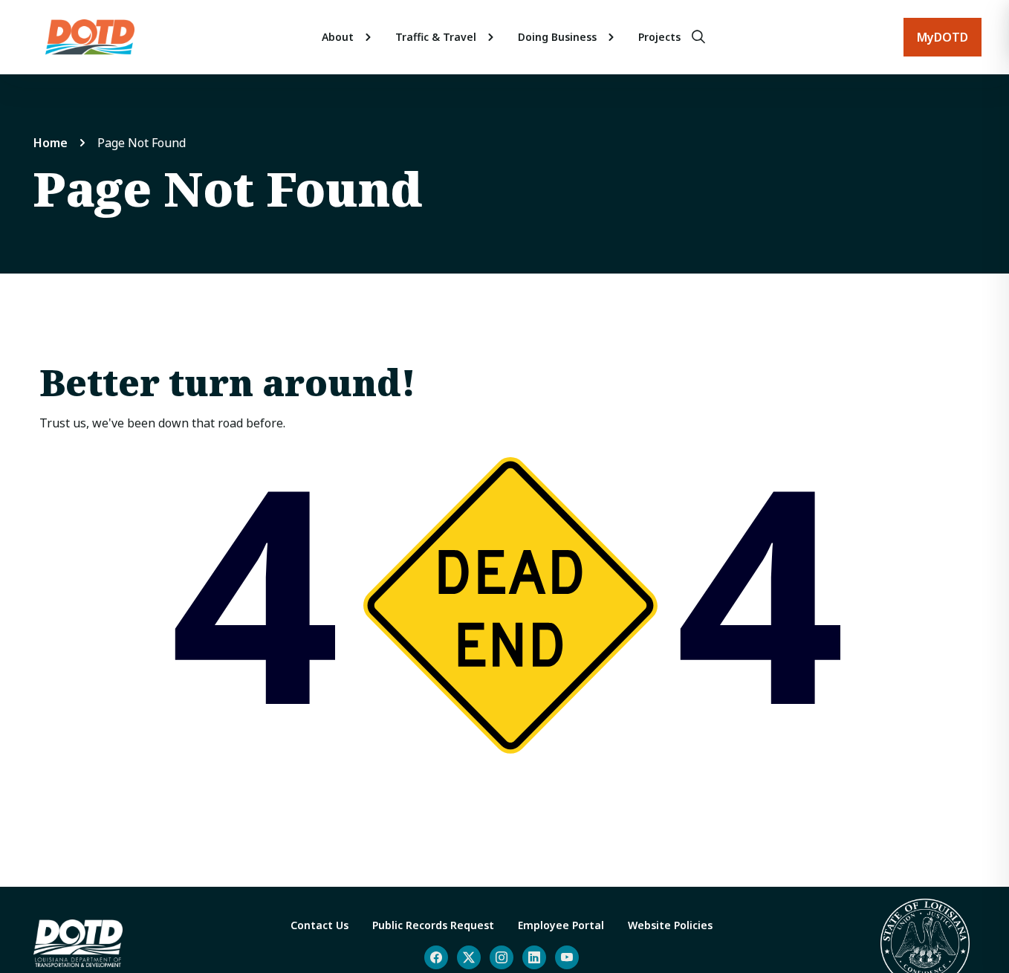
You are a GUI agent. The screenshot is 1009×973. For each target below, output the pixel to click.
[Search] (698, 37)
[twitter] (469, 957)
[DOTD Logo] (89, 37)
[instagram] (501, 957)
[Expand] (368, 37)
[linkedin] (534, 957)
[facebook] (436, 957)
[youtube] (567, 957)
